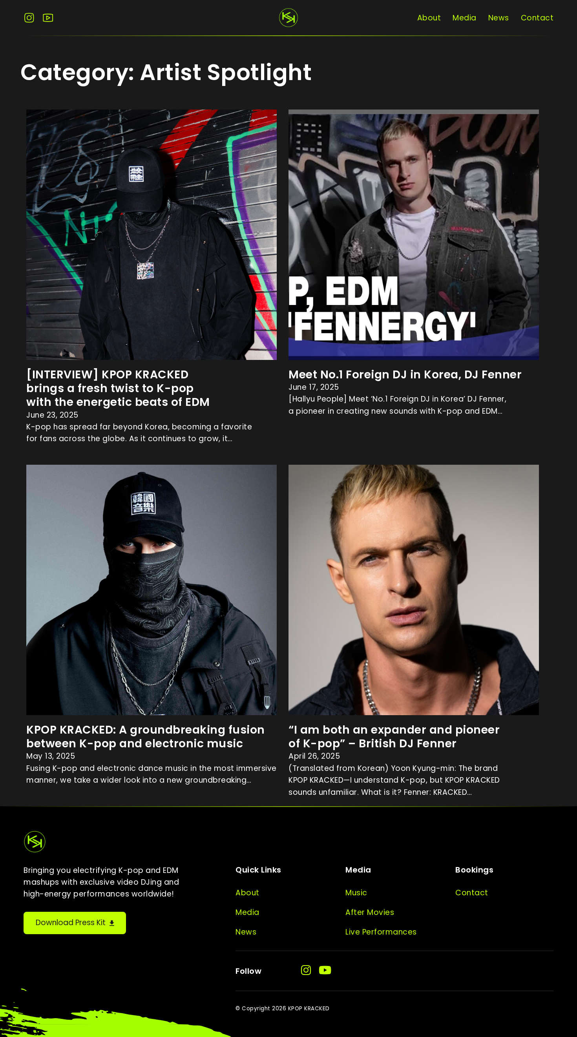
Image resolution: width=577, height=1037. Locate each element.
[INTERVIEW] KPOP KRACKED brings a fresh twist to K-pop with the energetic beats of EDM (118, 388)
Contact (537, 18)
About (429, 18)
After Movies (369, 912)
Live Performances (381, 932)
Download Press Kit (71, 922)
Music (356, 892)
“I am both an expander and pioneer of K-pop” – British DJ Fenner (394, 736)
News (498, 18)
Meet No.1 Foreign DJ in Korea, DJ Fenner (405, 374)
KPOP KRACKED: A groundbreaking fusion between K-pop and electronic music (145, 736)
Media (465, 18)
